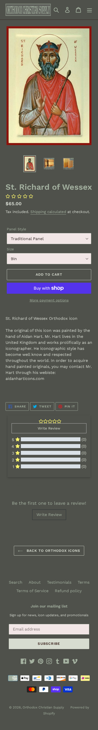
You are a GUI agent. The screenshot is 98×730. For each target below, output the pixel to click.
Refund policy (68, 590)
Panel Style (16, 229)
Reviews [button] (18, 485)
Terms (83, 582)
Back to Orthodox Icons (52, 551)
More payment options (49, 300)
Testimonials (59, 582)
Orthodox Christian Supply (43, 707)
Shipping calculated (48, 212)
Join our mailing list (49, 606)
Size (10, 249)
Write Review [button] (49, 428)
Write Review (49, 514)
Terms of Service (32, 590)
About (35, 582)
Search (15, 582)
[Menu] (89, 10)
